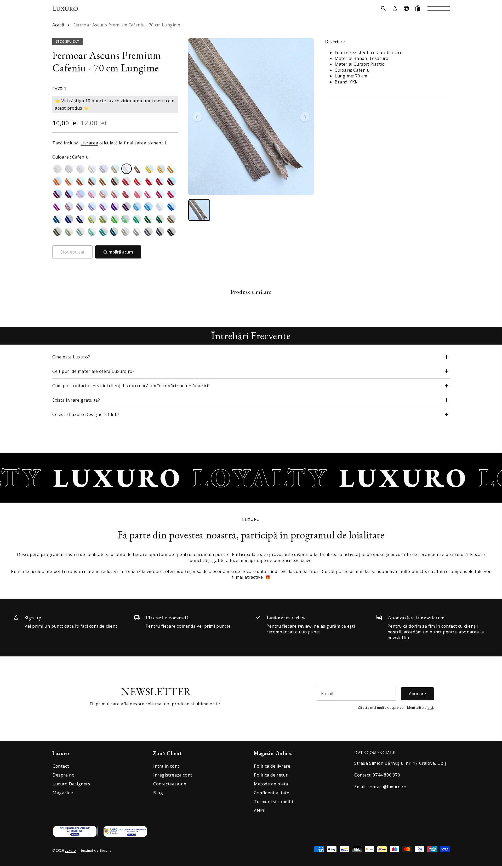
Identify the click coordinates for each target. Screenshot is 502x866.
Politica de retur (271, 775)
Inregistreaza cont (172, 775)
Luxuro (70, 850)
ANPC (260, 810)
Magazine (63, 793)
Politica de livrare (272, 766)
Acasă (58, 25)
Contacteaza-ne (169, 784)
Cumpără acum (118, 252)
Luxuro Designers (71, 784)
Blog (158, 793)
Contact (61, 766)
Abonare (417, 693)
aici (430, 707)
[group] (199, 210)
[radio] (57, 169)
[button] (383, 8)
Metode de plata (271, 784)
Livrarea (89, 143)
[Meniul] (438, 8)
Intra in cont (166, 766)
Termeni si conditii (273, 802)
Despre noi (64, 775)
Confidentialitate (271, 793)
